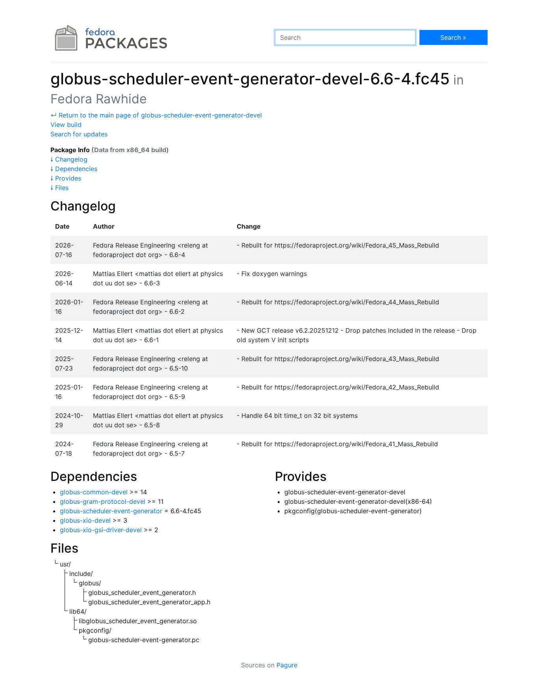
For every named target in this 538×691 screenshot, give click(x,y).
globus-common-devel (94, 492)
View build (66, 125)
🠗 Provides (65, 178)
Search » (453, 37)
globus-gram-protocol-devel (102, 501)
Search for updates (79, 134)
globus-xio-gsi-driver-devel (101, 530)
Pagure (286, 665)
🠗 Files (59, 188)
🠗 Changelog (68, 159)
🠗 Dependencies (73, 169)
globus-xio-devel (85, 520)
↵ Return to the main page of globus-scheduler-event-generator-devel (156, 115)
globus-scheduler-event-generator (111, 511)
